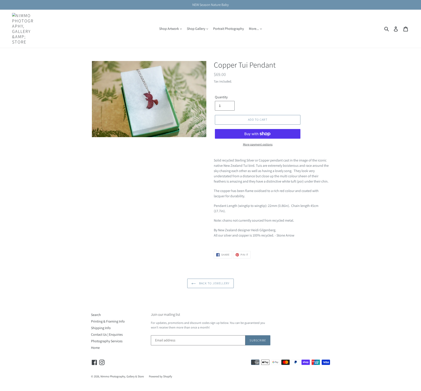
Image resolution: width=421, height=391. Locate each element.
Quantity (221, 97)
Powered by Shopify (160, 376)
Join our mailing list (165, 314)
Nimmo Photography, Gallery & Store (122, 376)
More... (254, 28)
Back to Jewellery (213, 283)
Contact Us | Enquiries (107, 334)
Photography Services (107, 341)
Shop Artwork (169, 28)
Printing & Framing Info (108, 321)
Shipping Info (101, 328)
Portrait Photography (228, 28)
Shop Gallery (196, 28)
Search (96, 314)
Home (95, 347)
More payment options (258, 144)
